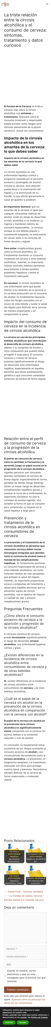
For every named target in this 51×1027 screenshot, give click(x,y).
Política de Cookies (39, 1017)
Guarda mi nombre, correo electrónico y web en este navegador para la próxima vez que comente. (26, 976)
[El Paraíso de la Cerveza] (5, 4)
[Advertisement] (25, 77)
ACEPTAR (9, 1022)
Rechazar (22, 1022)
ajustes (23, 1017)
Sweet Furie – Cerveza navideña (25, 891)
